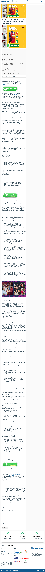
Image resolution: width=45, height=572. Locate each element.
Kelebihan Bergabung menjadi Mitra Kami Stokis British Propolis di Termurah (13, 71)
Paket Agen (7, 68)
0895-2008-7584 (6, 551)
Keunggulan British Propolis (8, 59)
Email (3, 523)
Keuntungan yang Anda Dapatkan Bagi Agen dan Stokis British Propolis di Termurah (13, 64)
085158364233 (4, 84)
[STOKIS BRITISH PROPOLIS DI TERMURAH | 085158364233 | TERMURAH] (13, 17)
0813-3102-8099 (16, 471)
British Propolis (9, 473)
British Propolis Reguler (9, 55)
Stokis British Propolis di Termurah (9, 53)
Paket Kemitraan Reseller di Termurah (10, 65)
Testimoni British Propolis (7, 60)
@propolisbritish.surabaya (15, 474)
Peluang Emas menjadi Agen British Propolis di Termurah (13, 62)
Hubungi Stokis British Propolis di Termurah (11, 73)
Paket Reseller (7, 67)
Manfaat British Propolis (7, 54)
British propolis (16, 94)
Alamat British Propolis (9, 475)
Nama (3, 519)
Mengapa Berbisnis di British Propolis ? (10, 58)
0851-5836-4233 (9, 471)
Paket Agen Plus (7, 69)
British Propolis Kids (8, 56)
